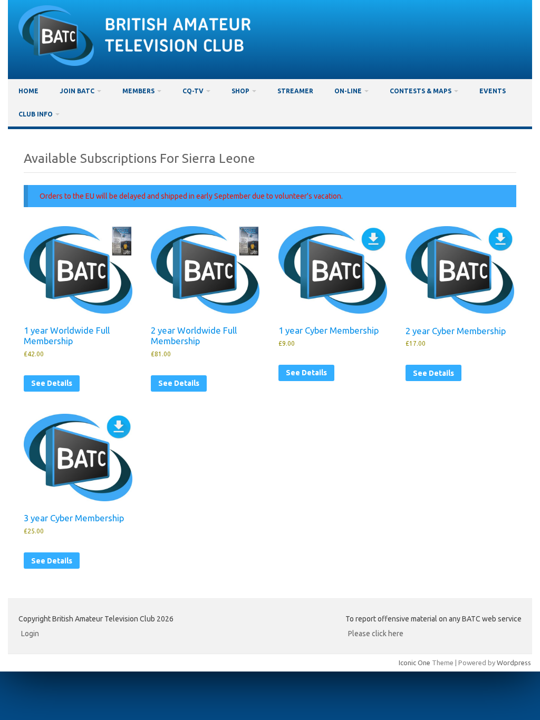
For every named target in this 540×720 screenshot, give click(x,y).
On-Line (348, 90)
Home (28, 90)
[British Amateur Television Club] (131, 63)
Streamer (295, 90)
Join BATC (77, 90)
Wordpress (514, 662)
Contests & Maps (420, 90)
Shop (240, 90)
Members (138, 90)
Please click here (375, 633)
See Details (51, 383)
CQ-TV (193, 90)
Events (492, 90)
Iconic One (414, 662)
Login (30, 633)
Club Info (35, 114)
